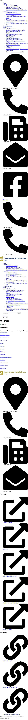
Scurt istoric (9, 19)
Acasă (4, 3)
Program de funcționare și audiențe (14, 8)
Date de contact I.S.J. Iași (12, 6)
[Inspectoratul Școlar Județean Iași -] (13, 260)
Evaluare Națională (3, 340)
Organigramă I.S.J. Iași (11, 12)
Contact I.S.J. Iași (7, 4)
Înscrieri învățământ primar (5, 337)
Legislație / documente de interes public (15, 30)
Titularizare (2, 351)
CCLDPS (8, 47)
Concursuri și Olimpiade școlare (5, 357)
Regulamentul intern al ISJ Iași (13, 45)
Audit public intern (7, 26)
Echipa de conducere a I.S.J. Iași (13, 14)
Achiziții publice (10, 37)
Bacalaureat (2, 346)
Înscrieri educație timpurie (4, 335)
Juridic (4, 27)
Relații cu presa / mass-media (13, 7)
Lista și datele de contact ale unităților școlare (16, 10)
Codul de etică (9, 46)
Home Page (4, 332)
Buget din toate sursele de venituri (14, 34)
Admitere (1, 343)
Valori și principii (10, 22)
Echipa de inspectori (11, 15)
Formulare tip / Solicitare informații (14, 39)
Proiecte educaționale (4, 365)
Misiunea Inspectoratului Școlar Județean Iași (16, 20)
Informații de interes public (9, 28)
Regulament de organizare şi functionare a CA (17, 43)
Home (4, 315)
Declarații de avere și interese (13, 38)
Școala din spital (3, 368)
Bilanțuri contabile (10, 35)
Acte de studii (2, 354)
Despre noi (5, 11)
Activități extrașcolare (4, 362)
